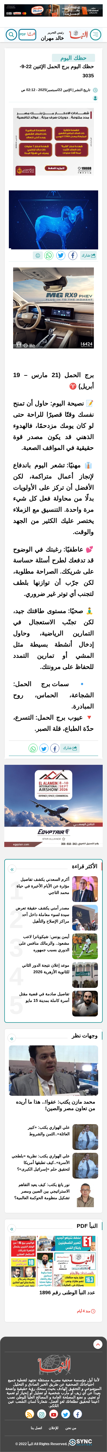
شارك (86, 255)
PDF (23, 34)
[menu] (95, 34)
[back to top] (97, 1344)
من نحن (70, 1428)
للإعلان (53, 1428)
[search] (11, 34)
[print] (38, 255)
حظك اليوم (73, 58)
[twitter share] (60, 255)
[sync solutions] (80, 1444)
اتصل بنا (36, 1428)
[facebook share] (72, 255)
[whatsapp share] (48, 255)
